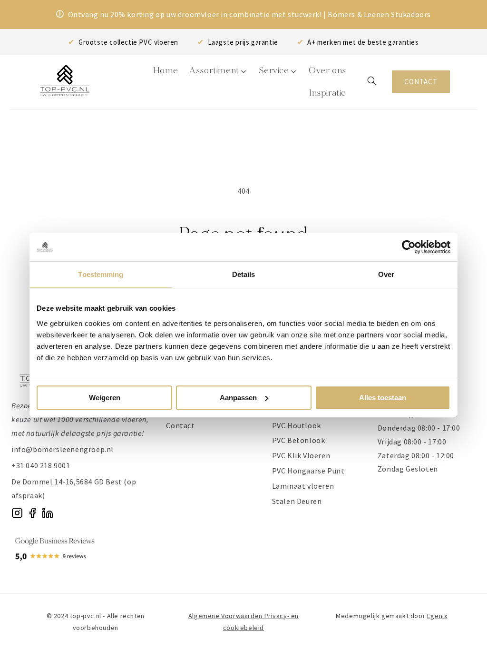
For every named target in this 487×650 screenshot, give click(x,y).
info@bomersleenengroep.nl (62, 449)
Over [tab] (386, 274)
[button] (371, 80)
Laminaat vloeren (303, 486)
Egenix (437, 615)
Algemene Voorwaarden (226, 615)
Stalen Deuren (297, 501)
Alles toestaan (382, 398)
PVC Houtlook (296, 425)
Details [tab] (243, 274)
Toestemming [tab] (100, 274)
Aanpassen (238, 398)
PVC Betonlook (298, 440)
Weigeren (104, 398)
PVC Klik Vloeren (301, 455)
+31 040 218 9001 (40, 465)
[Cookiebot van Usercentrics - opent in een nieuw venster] (408, 247)
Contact (180, 425)
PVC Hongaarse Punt (308, 470)
